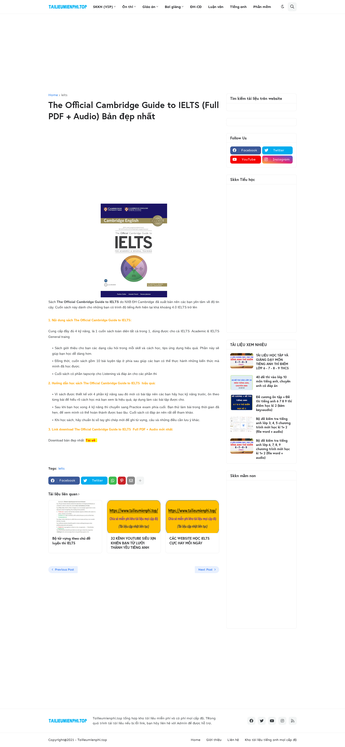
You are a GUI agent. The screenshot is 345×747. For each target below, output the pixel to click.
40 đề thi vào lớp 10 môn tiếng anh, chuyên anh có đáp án (273, 381)
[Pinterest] (122, 481)
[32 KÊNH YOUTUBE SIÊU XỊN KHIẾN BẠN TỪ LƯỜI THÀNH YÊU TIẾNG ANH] (133, 516)
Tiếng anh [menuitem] (238, 7)
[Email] (131, 481)
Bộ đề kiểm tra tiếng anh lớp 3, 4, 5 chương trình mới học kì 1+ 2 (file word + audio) (273, 425)
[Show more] (140, 481)
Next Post (205, 569)
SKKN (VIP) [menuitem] (103, 7)
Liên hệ (233, 740)
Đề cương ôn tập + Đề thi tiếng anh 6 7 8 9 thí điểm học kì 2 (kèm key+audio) (274, 403)
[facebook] (251, 721)
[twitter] (262, 721)
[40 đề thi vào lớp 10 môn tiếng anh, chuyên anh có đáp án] (241, 382)
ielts (64, 95)
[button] (282, 6)
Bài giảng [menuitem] (173, 7)
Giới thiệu (214, 740)
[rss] (293, 721)
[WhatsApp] (113, 481)
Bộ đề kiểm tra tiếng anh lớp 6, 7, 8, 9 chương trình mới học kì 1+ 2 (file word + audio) (273, 449)
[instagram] (282, 721)
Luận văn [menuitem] (215, 7)
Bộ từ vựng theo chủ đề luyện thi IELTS (71, 540)
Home (53, 95)
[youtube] (272, 721)
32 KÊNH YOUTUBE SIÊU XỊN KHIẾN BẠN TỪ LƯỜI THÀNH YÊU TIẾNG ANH (133, 543)
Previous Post (64, 569)
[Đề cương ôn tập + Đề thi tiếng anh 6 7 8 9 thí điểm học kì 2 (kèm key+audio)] (241, 402)
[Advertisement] (172, 53)
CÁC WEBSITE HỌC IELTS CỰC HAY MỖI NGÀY (189, 540)
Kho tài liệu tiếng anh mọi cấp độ (271, 740)
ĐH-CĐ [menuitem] (196, 7)
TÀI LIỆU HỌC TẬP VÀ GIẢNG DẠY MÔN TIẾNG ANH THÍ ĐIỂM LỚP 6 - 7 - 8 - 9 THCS (272, 361)
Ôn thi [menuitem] (127, 7)
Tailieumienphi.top (92, 740)
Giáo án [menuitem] (148, 7)
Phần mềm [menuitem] (262, 7)
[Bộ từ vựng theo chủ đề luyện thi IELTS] (75, 516)
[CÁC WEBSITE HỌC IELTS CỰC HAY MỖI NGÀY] (192, 516)
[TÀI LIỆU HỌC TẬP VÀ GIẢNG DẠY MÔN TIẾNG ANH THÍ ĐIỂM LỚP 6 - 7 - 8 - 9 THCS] (241, 360)
